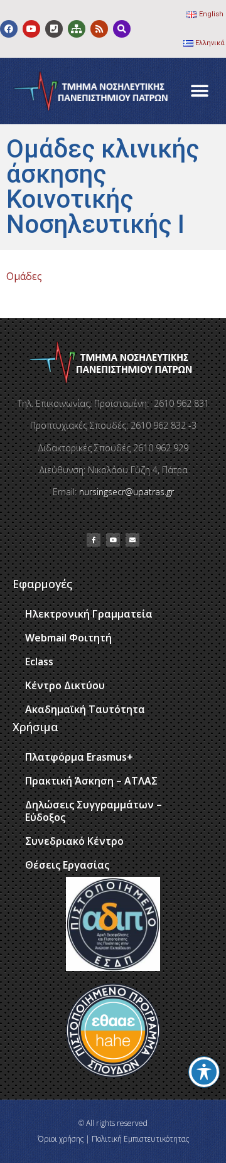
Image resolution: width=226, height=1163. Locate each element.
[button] (199, 91)
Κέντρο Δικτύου (65, 685)
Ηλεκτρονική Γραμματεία (89, 614)
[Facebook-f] (93, 540)
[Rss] (99, 29)
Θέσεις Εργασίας (67, 865)
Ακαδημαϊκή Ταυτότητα (85, 709)
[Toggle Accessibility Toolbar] (204, 1072)
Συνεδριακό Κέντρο (74, 841)
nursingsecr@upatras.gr (126, 492)
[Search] (122, 29)
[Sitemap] (76, 29)
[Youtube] (31, 29)
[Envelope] (132, 540)
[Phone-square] (54, 29)
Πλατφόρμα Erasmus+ (79, 757)
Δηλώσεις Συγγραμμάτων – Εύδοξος (93, 811)
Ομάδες (24, 276)
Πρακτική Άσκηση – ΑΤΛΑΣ (91, 781)
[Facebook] (9, 29)
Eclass (39, 661)
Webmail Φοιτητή (68, 638)
